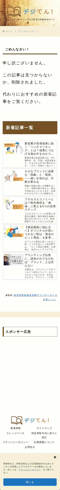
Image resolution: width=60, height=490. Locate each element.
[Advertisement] (30, 373)
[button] (55, 457)
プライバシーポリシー (30, 469)
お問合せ (30, 447)
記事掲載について (44, 442)
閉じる (30, 482)
